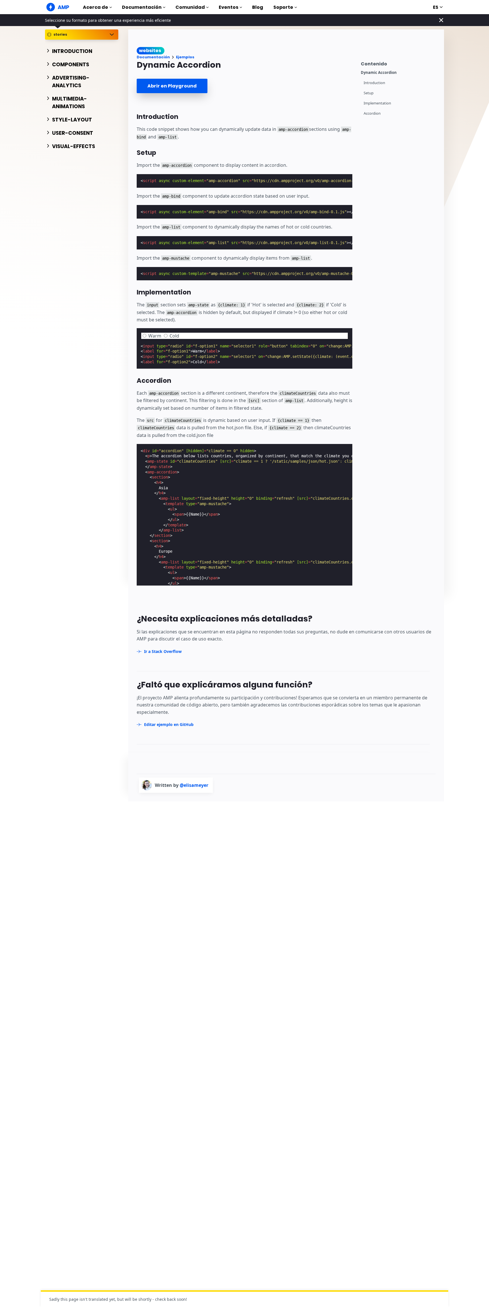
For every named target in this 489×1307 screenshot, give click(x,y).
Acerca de (95, 7)
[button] (144, 336)
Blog (257, 7)
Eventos (228, 7)
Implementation (377, 103)
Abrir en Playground (172, 86)
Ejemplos (185, 57)
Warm (154, 336)
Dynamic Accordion (379, 72)
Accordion (372, 113)
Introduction (374, 82)
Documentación (142, 7)
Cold (174, 336)
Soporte (283, 7)
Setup (369, 93)
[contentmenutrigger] (399, 63)
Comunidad (190, 7)
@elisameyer (194, 785)
